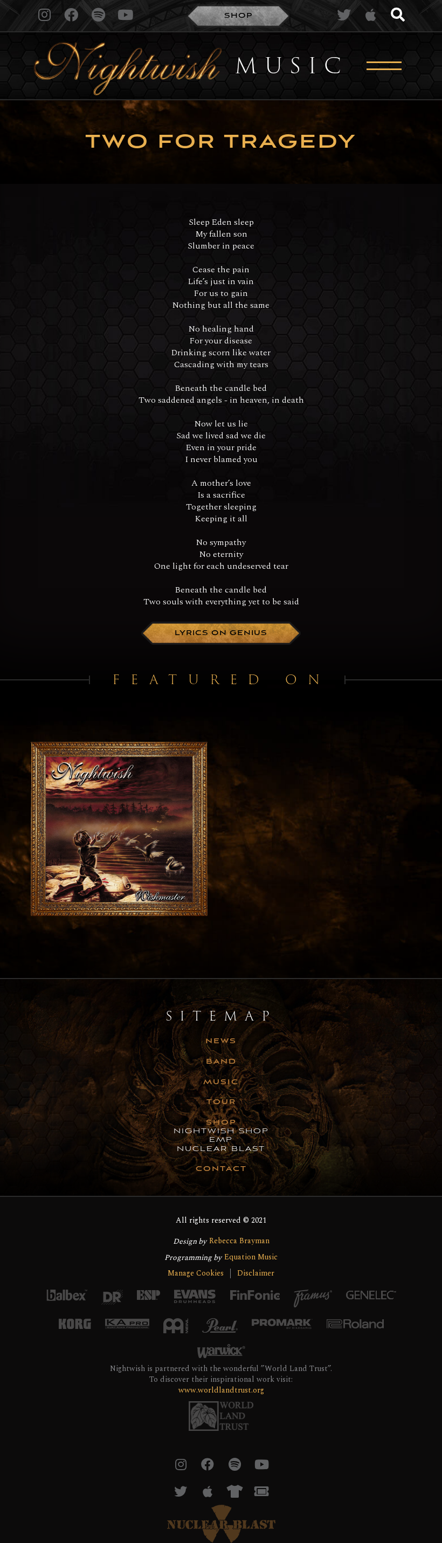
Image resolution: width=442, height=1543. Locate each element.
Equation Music (251, 1257)
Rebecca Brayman (239, 1241)
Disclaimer (255, 1273)
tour (221, 1102)
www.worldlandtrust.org (221, 1390)
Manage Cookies (196, 1273)
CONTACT (221, 1169)
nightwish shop (221, 1131)
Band (221, 1062)
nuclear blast (221, 1149)
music (221, 1082)
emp (221, 1140)
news (221, 1041)
